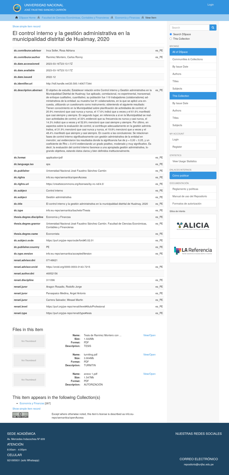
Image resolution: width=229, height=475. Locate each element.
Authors (176, 74)
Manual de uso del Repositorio (189, 196)
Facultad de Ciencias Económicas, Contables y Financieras (75, 17)
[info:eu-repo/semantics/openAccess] (29, 415)
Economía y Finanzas (127, 17)
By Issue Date (180, 66)
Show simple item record (26, 26)
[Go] (212, 27)
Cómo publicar (180, 175)
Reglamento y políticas (185, 189)
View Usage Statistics (184, 161)
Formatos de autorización (186, 203)
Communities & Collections (187, 59)
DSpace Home (27, 17)
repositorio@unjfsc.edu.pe (199, 464)
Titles (175, 81)
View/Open (149, 335)
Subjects (177, 88)
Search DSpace (182, 34)
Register (177, 146)
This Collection (181, 38)
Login (175, 139)
